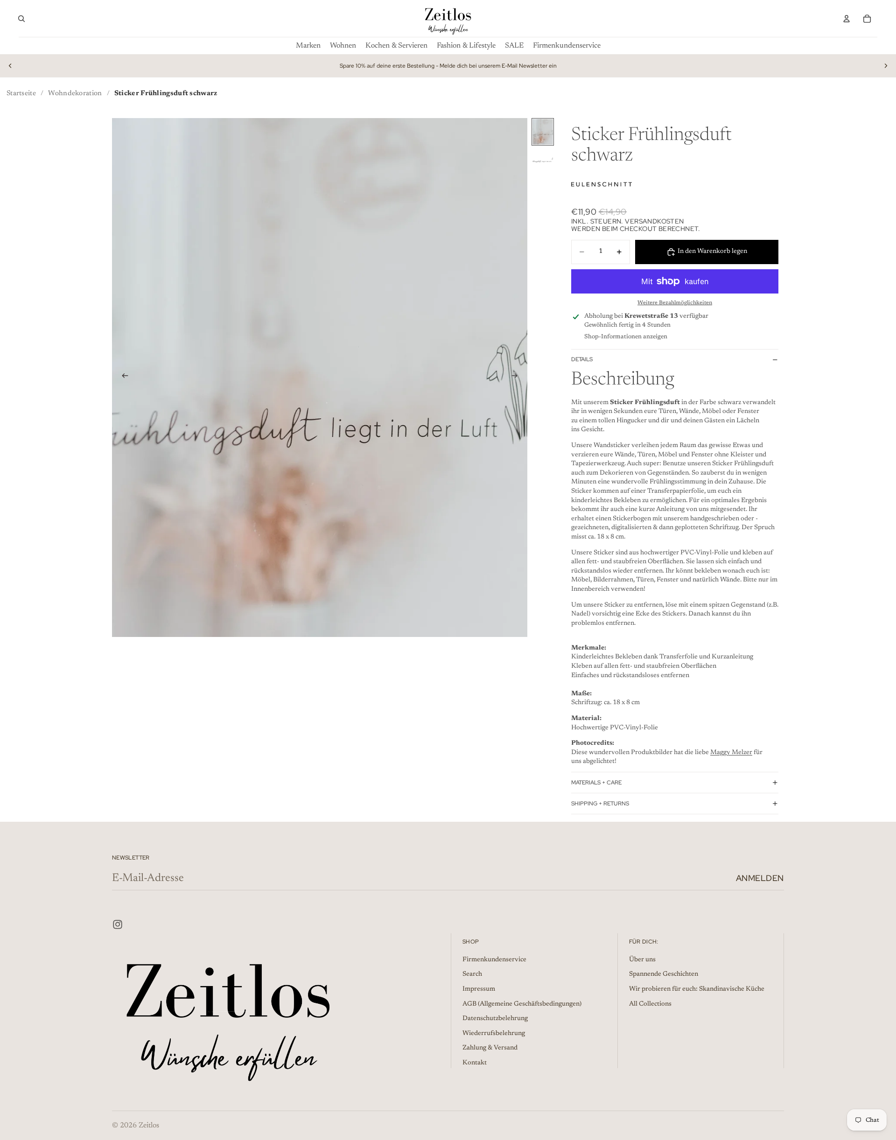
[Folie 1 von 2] (542, 132)
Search (472, 974)
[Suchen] (21, 18)
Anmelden (760, 878)
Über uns (642, 960)
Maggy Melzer (731, 752)
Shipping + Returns (600, 803)
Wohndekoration (75, 93)
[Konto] (846, 18)
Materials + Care (596, 782)
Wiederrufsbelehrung (493, 1033)
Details (582, 359)
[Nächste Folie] (885, 66)
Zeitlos (149, 1125)
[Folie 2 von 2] (542, 161)
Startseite (21, 93)
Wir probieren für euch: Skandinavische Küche (696, 989)
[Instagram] (117, 924)
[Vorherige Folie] (10, 66)
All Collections (650, 1004)
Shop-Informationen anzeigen (625, 337)
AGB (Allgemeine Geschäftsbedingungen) (521, 1004)
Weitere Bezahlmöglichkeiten (674, 303)
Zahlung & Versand (490, 1048)
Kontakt (474, 1063)
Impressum (478, 989)
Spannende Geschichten (663, 974)
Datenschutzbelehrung (495, 1018)
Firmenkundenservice (494, 960)
